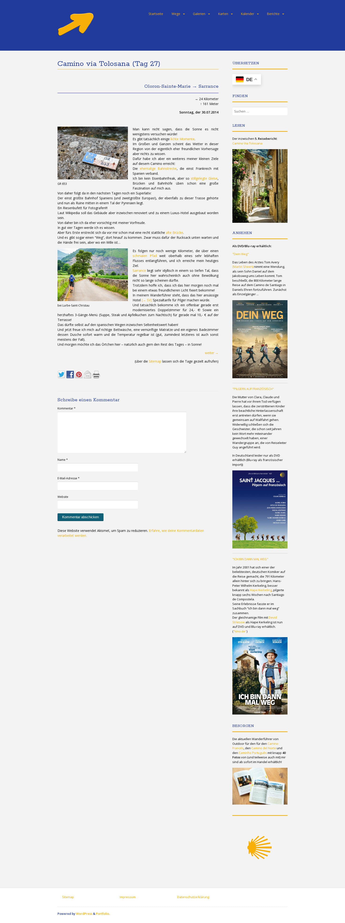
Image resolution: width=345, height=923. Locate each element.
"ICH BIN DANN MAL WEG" (250, 559)
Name (63, 460)
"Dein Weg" (240, 254)
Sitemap (155, 361)
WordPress (84, 914)
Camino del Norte (263, 748)
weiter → (211, 353)
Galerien (199, 13)
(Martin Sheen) (242, 267)
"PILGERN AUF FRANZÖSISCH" (253, 389)
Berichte (273, 13)
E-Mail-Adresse (69, 478)
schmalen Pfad (145, 255)
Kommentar (67, 408)
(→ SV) (147, 300)
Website (63, 497)
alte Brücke (174, 232)
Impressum (128, 897)
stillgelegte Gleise (204, 178)
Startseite (156, 13)
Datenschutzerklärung (193, 897)
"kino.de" (240, 631)
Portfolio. (103, 914)
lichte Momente (183, 139)
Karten (223, 13)
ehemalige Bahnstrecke (158, 168)
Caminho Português (253, 753)
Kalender (247, 13)
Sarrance (139, 270)
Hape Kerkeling (261, 590)
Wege (176, 13)
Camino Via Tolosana (247, 143)
